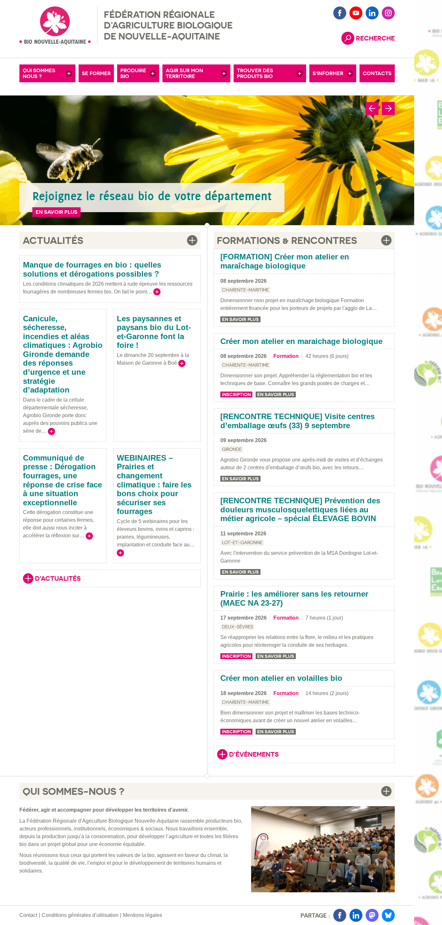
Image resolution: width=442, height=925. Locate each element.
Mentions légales (142, 915)
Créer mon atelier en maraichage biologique (301, 341)
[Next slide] (388, 108)
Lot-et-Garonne (242, 542)
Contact (28, 915)
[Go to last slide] (372, 108)
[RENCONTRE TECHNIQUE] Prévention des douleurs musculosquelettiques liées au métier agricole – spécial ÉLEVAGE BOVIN (300, 509)
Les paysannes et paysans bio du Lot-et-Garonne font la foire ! (154, 332)
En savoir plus (56, 212)
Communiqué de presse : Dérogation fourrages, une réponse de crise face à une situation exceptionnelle (62, 480)
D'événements (248, 754)
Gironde (232, 449)
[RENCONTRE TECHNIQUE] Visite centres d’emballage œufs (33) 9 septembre (297, 421)
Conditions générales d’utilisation (80, 915)
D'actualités (52, 579)
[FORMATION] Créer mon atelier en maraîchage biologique (284, 261)
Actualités (53, 240)
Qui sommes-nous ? (73, 791)
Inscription (236, 394)
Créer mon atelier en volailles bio (281, 678)
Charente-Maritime (245, 289)
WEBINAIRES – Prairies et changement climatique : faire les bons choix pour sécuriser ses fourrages (154, 484)
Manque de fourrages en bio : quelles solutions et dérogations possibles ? (92, 269)
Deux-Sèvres (237, 626)
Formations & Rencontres (287, 240)
